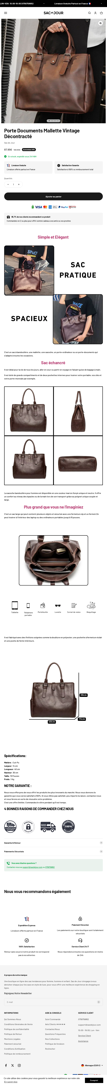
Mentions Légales (12, 1039)
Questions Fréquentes (55, 1034)
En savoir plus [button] (10, 1082)
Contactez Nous (52, 1029)
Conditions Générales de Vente (18, 1024)
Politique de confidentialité (16, 1029)
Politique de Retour (13, 1034)
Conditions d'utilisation (14, 1048)
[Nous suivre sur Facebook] (6, 1065)
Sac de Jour (9, 142)
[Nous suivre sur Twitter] (12, 1065)
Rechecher (50, 1048)
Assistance (83, 1041)
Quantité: (8, 178)
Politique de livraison (54, 1044)
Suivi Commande (52, 1019)
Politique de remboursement (17, 1053)
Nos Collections (52, 1039)
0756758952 (50, 867)
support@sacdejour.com (32, 867)
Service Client (84, 1035)
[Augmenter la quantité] (19, 184)
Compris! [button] (94, 1080)
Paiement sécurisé (12, 1044)
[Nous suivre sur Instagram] (19, 1065)
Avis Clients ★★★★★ (55, 1024)
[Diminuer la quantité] (8, 184)
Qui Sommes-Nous (12, 1019)
